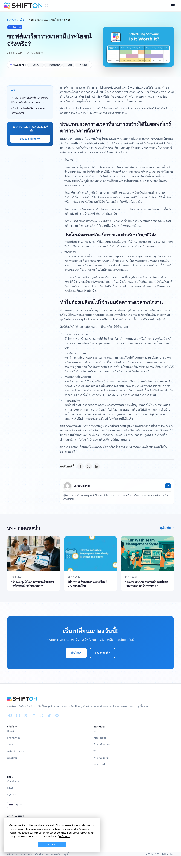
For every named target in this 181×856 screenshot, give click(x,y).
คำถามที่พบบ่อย (101, 744)
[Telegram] (57, 715)
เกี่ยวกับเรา (13, 781)
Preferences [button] (64, 836)
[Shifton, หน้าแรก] (22, 698)
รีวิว (95, 751)
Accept (52, 844)
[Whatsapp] (41, 715)
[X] (88, 466)
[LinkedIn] (97, 466)
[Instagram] (18, 715)
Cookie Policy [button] (79, 833)
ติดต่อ (10, 787)
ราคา (10, 744)
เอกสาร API (99, 764)
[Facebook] (80, 466)
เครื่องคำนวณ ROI (17, 751)
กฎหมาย (11, 794)
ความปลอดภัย (101, 757)
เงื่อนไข (39, 854)
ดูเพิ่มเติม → (167, 527)
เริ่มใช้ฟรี (76, 653)
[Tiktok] (49, 715)
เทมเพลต (12, 757)
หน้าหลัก (11, 19)
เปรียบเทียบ (99, 737)
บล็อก (22, 19)
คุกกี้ (66, 854)
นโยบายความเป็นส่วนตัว (19, 854)
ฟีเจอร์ (10, 731)
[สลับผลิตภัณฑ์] (46, 5)
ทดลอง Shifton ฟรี (30, 138)
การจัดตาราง (15, 27)
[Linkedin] (33, 715)
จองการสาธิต (102, 653)
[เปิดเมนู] (173, 6)
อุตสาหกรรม (14, 737)
